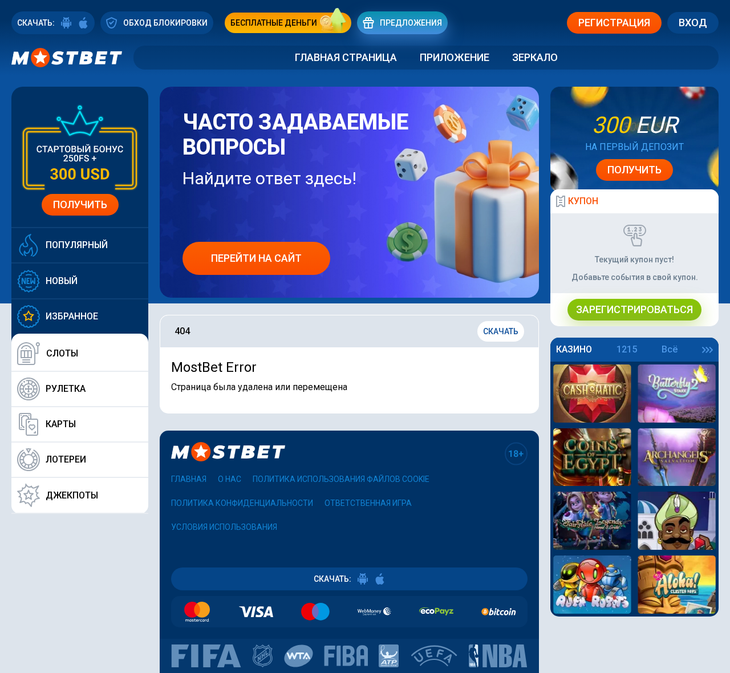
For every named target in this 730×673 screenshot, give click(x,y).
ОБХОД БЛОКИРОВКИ (165, 22)
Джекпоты (72, 495)
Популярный (77, 245)
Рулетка (66, 388)
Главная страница (346, 57)
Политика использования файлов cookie (341, 479)
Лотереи (66, 459)
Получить (80, 204)
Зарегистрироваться (634, 309)
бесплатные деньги (273, 22)
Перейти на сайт (256, 258)
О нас (229, 479)
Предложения (411, 22)
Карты (61, 424)
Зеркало (535, 57)
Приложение (454, 57)
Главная (188, 479)
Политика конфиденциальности (242, 503)
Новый (62, 280)
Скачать (500, 331)
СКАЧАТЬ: (36, 22)
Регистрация (614, 23)
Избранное (72, 316)
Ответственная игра (368, 503)
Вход (693, 23)
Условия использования (224, 527)
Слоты (62, 353)
